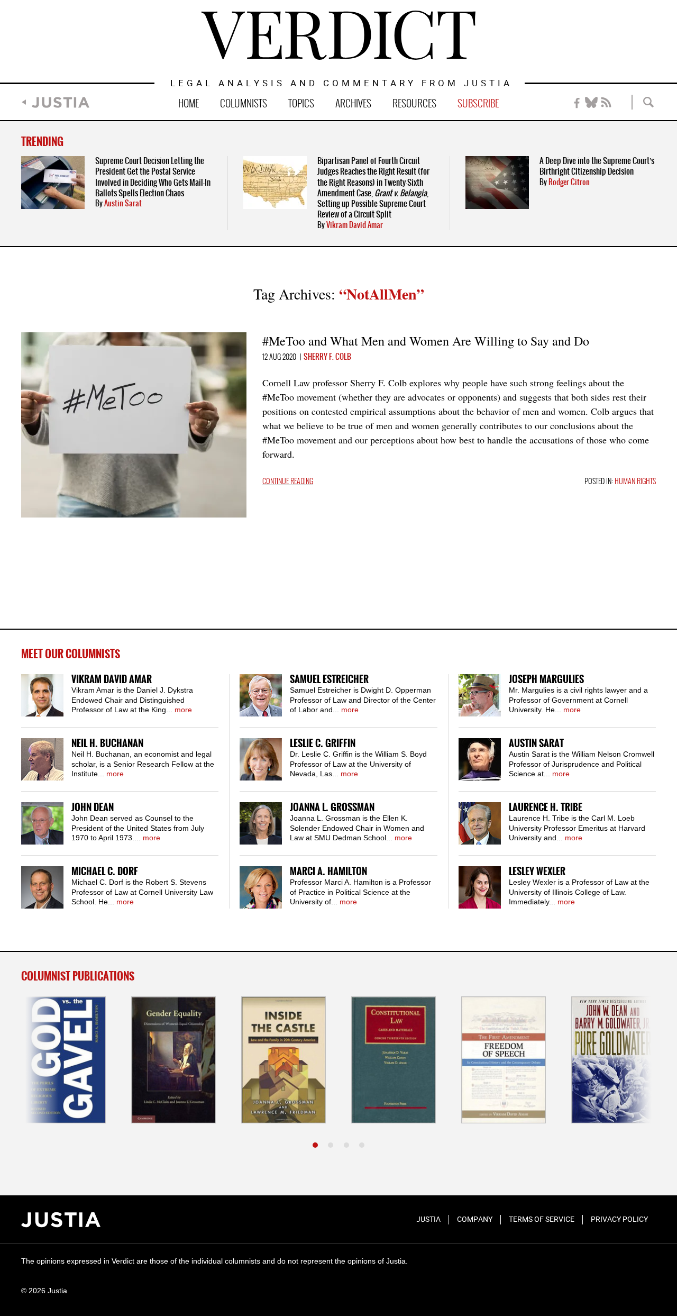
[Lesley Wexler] (480, 887)
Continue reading (287, 482)
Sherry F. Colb (327, 357)
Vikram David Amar (354, 225)
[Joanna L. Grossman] (261, 823)
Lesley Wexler (537, 871)
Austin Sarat (123, 203)
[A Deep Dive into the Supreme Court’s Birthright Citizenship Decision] (497, 182)
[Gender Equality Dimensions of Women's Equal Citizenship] (173, 1059)
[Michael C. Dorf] (42, 887)
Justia (60, 102)
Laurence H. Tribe (545, 807)
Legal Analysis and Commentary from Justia (341, 83)
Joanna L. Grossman (332, 807)
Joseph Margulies (546, 679)
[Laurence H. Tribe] (480, 823)
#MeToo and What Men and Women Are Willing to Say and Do (425, 340)
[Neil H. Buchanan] (42, 759)
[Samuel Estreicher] (261, 695)
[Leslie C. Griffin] (261, 759)
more (183, 709)
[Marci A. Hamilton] (261, 887)
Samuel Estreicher (329, 679)
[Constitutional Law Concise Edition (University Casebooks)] (393, 1059)
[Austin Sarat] (480, 759)
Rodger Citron (569, 182)
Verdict (338, 35)
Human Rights (635, 482)
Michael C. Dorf (104, 871)
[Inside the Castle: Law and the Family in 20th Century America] (283, 1059)
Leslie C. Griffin (322, 743)
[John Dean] (42, 823)
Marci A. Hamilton (328, 871)
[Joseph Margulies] (480, 695)
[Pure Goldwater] (613, 1059)
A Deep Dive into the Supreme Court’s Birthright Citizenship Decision (596, 166)
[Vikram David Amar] (42, 695)
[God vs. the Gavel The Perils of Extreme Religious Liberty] (63, 1059)
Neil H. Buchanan (107, 743)
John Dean (92, 807)
